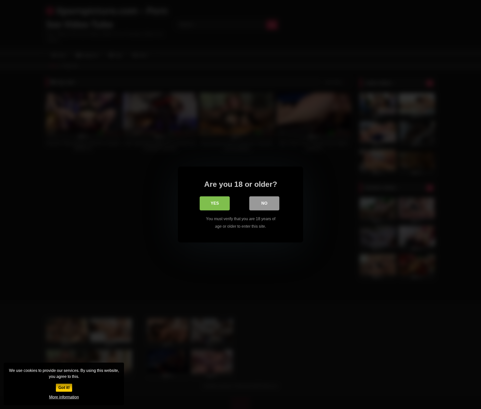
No (264, 203)
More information (64, 397)
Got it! (64, 387)
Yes (215, 203)
